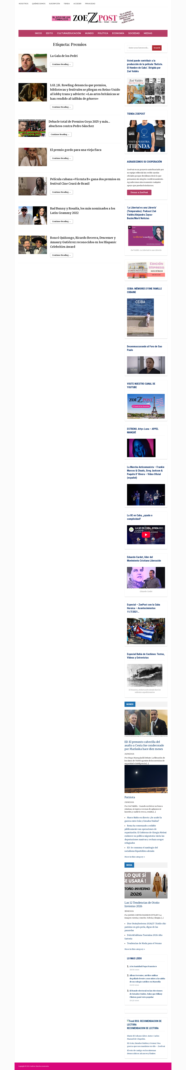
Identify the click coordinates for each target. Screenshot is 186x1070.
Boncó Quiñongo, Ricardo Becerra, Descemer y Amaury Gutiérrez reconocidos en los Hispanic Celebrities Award (83, 242)
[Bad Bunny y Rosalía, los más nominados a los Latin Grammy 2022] (32, 217)
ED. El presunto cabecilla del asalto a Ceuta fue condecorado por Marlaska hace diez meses (144, 745)
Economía (118, 33)
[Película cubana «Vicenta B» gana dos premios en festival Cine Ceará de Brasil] (32, 187)
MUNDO (129, 704)
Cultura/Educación (69, 33)
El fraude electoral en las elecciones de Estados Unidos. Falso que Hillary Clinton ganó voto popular (146, 994)
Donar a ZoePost (139, 192)
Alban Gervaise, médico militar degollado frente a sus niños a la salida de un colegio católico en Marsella (147, 978)
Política (103, 33)
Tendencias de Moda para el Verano (144, 943)
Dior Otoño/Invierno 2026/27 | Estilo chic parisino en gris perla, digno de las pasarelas (145, 927)
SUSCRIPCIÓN (54, 4)
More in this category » (135, 857)
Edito (49, 33)
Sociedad (134, 33)
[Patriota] (146, 780)
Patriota (130, 797)
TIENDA (67, 4)
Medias (148, 33)
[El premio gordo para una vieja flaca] (32, 158)
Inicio (38, 33)
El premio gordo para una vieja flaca (75, 150)
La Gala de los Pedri (64, 56)
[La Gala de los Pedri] (32, 64)
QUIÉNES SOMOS (38, 4)
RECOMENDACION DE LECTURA (143, 1028)
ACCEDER (77, 4)
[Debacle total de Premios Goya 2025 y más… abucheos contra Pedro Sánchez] (32, 129)
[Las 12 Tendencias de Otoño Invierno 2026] (146, 885)
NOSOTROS (23, 4)
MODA (129, 865)
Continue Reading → (61, 64)
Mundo (89, 33)
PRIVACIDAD (90, 4)
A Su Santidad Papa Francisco (143, 966)
